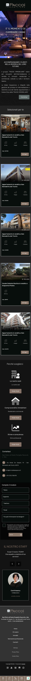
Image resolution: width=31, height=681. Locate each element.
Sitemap (15, 648)
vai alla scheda (15, 596)
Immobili (15, 635)
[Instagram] (19, 668)
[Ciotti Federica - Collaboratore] (15, 580)
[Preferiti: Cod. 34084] (3, 215)
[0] (14, 56)
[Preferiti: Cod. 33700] (3, 116)
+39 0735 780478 (11, 475)
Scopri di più (15, 391)
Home (15, 628)
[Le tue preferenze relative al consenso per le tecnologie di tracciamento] (28, 678)
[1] (17, 56)
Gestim (23, 664)
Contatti (15, 642)
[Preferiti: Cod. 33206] (3, 166)
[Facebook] (7, 668)
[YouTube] (11, 668)
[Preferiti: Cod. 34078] (3, 314)
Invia (11, 534)
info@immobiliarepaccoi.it (13, 470)
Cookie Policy (15, 656)
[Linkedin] (15, 668)
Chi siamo (15, 632)
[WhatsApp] (23, 668)
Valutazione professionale (15, 639)
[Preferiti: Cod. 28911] (3, 265)
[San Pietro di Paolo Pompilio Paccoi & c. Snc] (15, 5)
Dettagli (24, 154)
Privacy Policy (15, 652)
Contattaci (24, 97)
